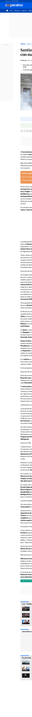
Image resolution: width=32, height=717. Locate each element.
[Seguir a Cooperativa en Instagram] (17, 1)
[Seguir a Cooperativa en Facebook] (13, 1)
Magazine (17, 10)
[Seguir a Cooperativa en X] (15, 1)
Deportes (24, 10)
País (11, 10)
